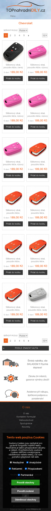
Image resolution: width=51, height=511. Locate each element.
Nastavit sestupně (30, 30)
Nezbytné (18, 462)
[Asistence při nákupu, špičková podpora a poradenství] (11, 397)
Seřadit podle (11, 30)
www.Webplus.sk (33, 509)
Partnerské (27, 475)
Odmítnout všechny (25, 499)
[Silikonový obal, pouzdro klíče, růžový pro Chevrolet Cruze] (13, 149)
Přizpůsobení (35, 468)
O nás (26, 413)
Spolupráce (26, 423)
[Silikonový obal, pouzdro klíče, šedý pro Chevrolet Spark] (38, 294)
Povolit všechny (25, 482)
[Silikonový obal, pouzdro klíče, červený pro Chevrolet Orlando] (38, 245)
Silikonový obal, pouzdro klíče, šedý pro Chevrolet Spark (37, 310)
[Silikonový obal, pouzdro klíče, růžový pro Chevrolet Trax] (38, 52)
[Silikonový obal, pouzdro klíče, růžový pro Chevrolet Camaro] (13, 100)
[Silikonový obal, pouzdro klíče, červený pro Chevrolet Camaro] (13, 245)
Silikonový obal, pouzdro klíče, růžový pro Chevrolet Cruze (13, 164)
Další (28, 35)
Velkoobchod (26, 420)
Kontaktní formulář (26, 417)
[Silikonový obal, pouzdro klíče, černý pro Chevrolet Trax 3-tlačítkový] (13, 52)
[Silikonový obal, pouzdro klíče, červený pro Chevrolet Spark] (38, 149)
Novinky (26, 427)
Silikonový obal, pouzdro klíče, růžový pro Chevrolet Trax (37, 67)
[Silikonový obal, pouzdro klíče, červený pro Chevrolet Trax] (38, 197)
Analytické (35, 462)
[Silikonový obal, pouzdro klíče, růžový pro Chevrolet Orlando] (38, 100)
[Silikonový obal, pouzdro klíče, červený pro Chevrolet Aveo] (13, 197)
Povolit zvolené (25, 491)
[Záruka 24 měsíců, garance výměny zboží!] (11, 381)
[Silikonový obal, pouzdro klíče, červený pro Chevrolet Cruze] (13, 294)
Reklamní (17, 468)
